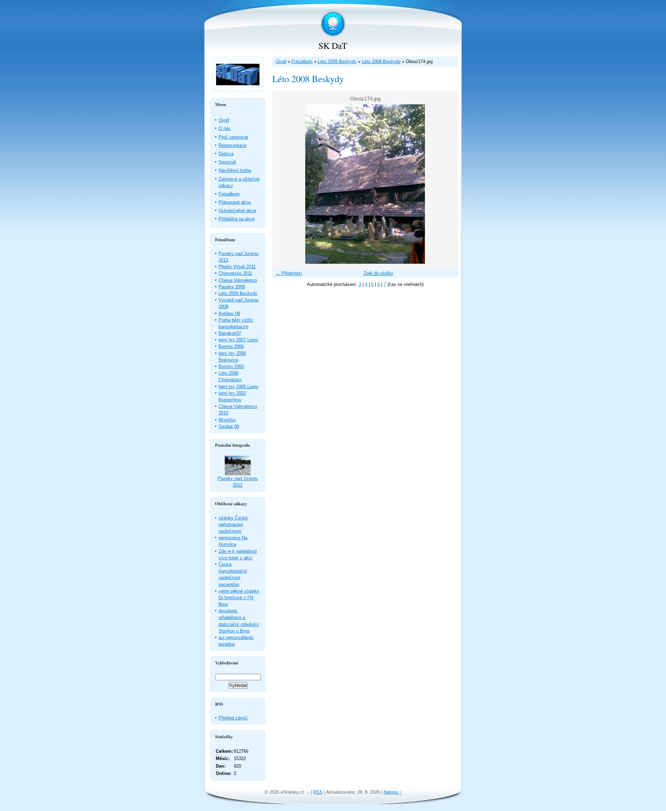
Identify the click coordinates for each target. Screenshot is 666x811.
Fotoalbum (302, 61)
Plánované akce (235, 202)
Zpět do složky (378, 273)
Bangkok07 (230, 333)
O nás (225, 128)
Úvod (281, 61)
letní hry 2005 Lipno (238, 386)
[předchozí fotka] (283, 184)
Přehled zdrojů (233, 718)
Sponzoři (227, 162)
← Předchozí (289, 273)
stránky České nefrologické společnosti (233, 524)
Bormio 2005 (231, 366)
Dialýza (226, 153)
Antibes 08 (229, 313)
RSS (318, 792)
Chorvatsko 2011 (235, 273)
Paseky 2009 (232, 286)
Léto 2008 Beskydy (337, 61)
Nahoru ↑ (393, 792)
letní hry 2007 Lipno (238, 339)
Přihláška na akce (237, 218)
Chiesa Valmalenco (238, 280)
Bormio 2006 (231, 346)
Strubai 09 (229, 426)
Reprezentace (232, 145)
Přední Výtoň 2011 (237, 266)
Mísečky (227, 419)
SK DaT (332, 45)
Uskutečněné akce (237, 210)
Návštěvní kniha (235, 170)
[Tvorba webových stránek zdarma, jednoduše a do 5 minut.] (308, 792)
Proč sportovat (233, 137)
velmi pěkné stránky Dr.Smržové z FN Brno (239, 597)
